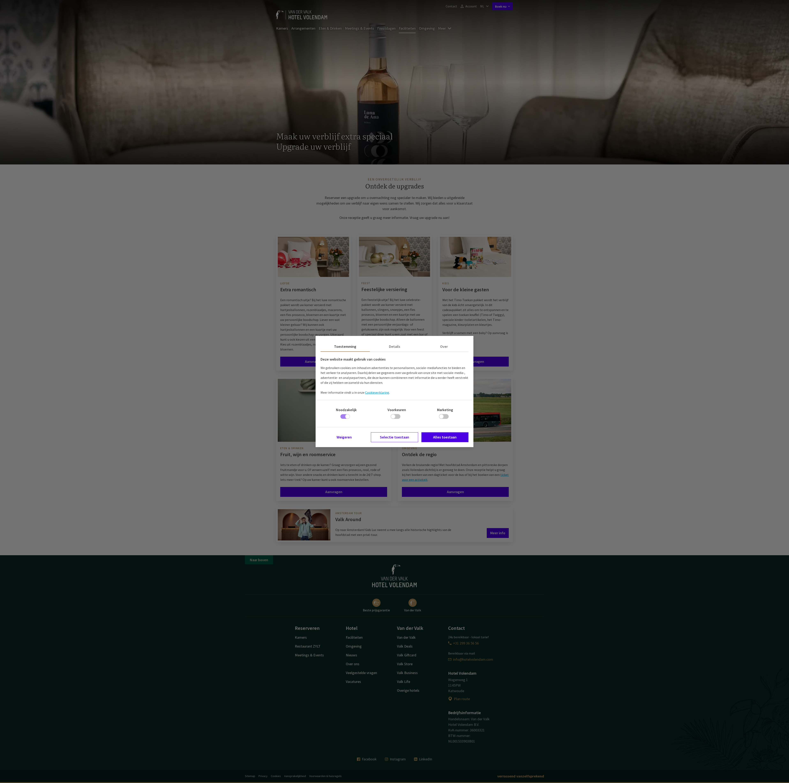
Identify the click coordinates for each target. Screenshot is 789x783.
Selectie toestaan (394, 437)
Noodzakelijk (346, 409)
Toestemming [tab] (345, 346)
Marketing (445, 409)
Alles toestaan (445, 437)
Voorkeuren (397, 409)
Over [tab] (444, 346)
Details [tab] (394, 346)
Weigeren (344, 437)
